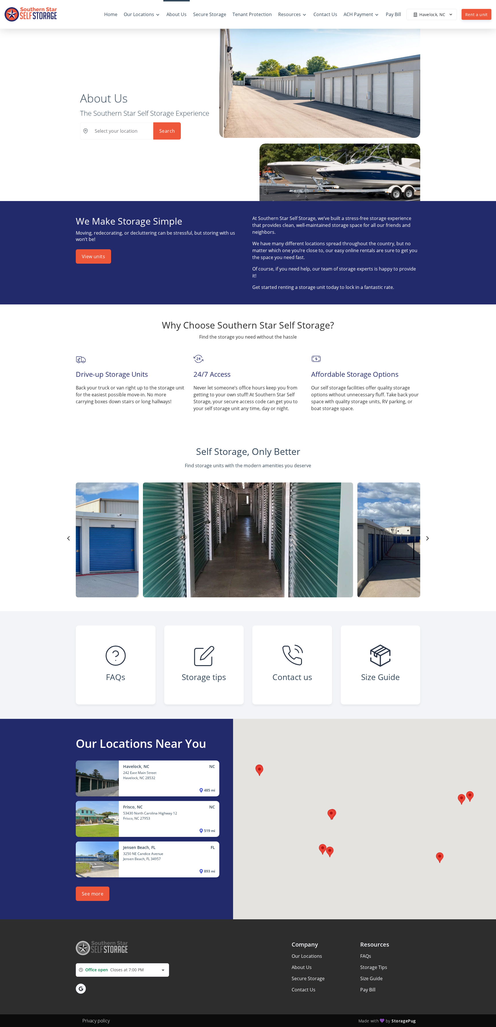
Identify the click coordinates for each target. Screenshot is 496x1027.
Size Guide (371, 978)
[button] (470, 796)
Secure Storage (308, 978)
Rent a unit (476, 14)
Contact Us (303, 990)
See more (92, 894)
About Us (302, 967)
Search (167, 131)
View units (93, 256)
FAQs (365, 956)
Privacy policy (96, 1021)
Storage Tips (373, 967)
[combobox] (122, 970)
